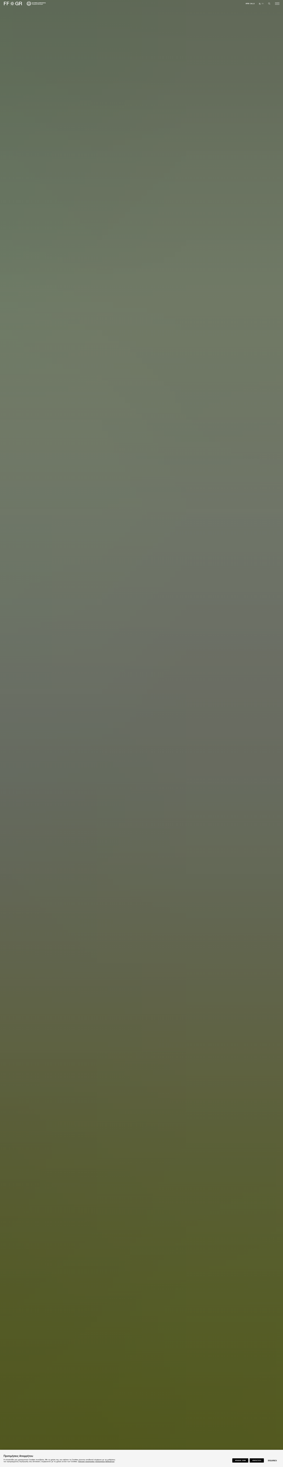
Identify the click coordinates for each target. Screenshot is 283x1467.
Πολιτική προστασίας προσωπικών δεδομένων (96, 1461)
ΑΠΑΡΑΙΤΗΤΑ (256, 1460)
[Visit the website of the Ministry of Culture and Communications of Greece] (36, 3)
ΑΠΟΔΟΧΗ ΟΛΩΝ (240, 1460)
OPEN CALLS (250, 3)
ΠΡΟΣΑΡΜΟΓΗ (272, 1460)
